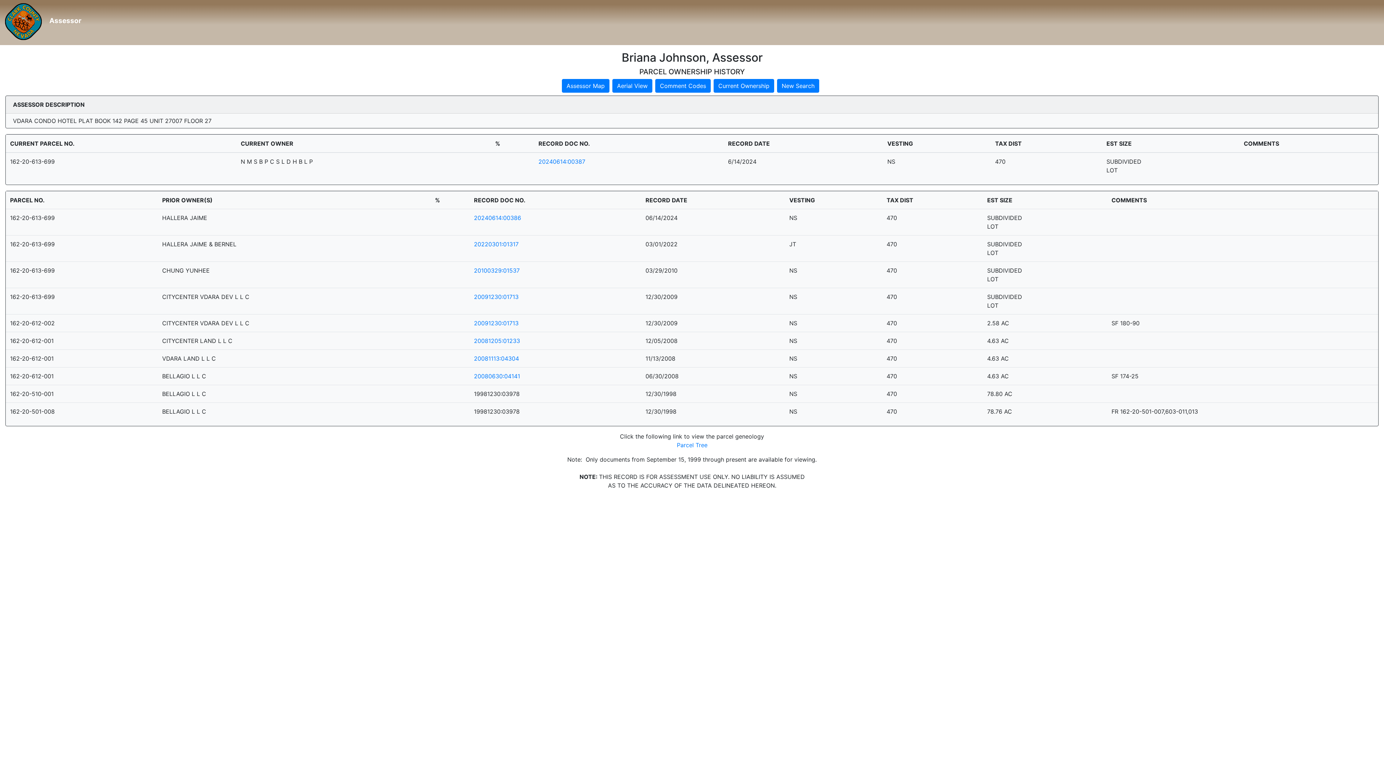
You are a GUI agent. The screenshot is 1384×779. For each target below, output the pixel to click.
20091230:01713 (496, 296)
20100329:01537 (497, 270)
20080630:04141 (497, 376)
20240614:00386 (497, 217)
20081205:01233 (497, 340)
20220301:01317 (496, 244)
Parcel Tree (692, 445)
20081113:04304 (496, 358)
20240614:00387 (561, 161)
